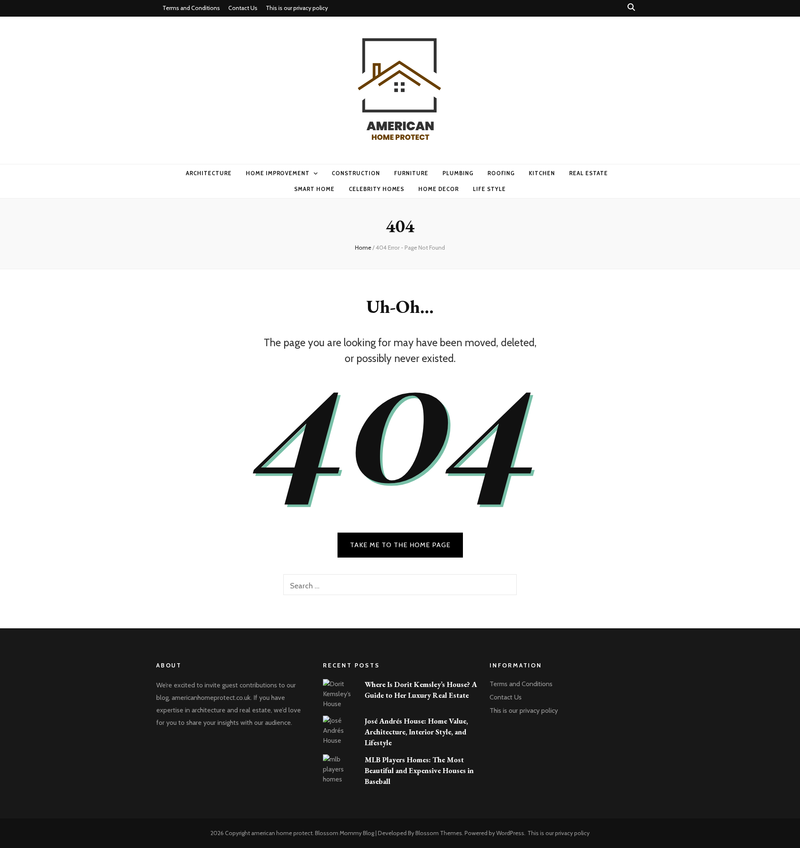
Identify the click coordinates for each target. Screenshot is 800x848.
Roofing (501, 173)
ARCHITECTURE (209, 173)
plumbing (457, 173)
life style (489, 189)
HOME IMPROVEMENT (278, 173)
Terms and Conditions (191, 8)
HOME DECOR (438, 189)
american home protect (281, 833)
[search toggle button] (631, 7)
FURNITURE (411, 173)
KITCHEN (542, 173)
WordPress (510, 833)
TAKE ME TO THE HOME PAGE (400, 545)
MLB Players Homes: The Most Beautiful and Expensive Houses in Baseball (419, 770)
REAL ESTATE (588, 173)
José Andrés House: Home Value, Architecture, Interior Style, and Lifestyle (416, 731)
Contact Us (243, 8)
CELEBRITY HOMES (377, 189)
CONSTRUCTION (356, 173)
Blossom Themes (438, 833)
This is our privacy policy (297, 8)
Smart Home (314, 189)
